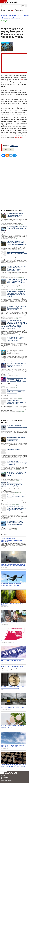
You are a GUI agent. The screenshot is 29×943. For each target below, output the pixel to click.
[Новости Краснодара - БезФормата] (9, 2)
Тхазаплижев (18, 137)
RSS (12, 780)
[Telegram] (11, 155)
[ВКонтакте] (3, 155)
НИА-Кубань (14, 146)
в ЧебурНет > (6, 21)
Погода (25, 15)
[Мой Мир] (15, 155)
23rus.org (6, 51)
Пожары (16, 18)
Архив (11, 15)
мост (21, 79)
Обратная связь (4, 777)
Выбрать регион (4, 778)
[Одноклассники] (7, 155)
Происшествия (7, 18)
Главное (4, 15)
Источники (17, 15)
